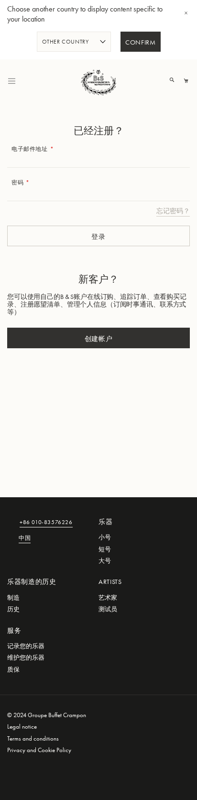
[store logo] (98, 81)
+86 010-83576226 (46, 523)
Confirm (140, 42)
